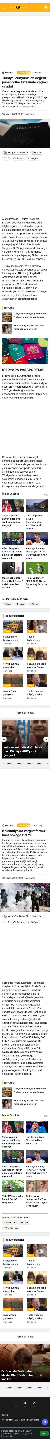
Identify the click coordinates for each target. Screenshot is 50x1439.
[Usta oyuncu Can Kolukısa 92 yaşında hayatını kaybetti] (25, 739)
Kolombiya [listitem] (9, 1222)
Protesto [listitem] (24, 1222)
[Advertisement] (25, 43)
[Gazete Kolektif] (18, 7)
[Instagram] (34, 1403)
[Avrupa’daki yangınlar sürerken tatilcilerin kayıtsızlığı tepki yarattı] (13, 686)
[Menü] (5, 7)
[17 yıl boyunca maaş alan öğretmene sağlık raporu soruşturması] (13, 659)
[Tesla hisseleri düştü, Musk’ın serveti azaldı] (37, 686)
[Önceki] (4, 739)
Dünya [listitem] (7, 604)
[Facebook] (16, 1403)
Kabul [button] (44, 1434)
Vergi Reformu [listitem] (11, 1228)
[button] (45, 7)
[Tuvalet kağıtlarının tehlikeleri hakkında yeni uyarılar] (25, 329)
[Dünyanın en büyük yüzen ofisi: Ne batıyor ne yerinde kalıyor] (25, 317)
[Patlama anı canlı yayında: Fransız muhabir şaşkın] (37, 659)
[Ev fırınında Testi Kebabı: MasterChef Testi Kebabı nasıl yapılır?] (25, 1363)
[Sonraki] (45, 739)
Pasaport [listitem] (20, 604)
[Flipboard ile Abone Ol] (36, 152)
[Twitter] (25, 1403)
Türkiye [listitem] (34, 604)
